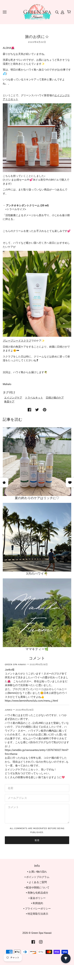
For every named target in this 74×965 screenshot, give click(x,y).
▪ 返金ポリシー (37, 898)
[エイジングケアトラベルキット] (37, 137)
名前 (10, 787)
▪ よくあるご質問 (37, 882)
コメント (12, 807)
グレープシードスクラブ (17, 340)
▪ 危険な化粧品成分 (37, 892)
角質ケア (9, 401)
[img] (57, 12)
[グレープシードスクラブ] (37, 293)
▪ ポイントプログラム (37, 877)
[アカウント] (62, 12)
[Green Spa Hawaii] (37, 11)
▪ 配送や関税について (37, 887)
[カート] (69, 12)
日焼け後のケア (55, 397)
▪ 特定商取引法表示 (37, 913)
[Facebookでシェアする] (29, 409)
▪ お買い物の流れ (37, 871)
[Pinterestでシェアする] (44, 409)
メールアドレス (16, 797)
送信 (37, 840)
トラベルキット (34, 397)
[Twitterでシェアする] (37, 409)
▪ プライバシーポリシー (37, 908)
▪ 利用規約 (37, 903)
